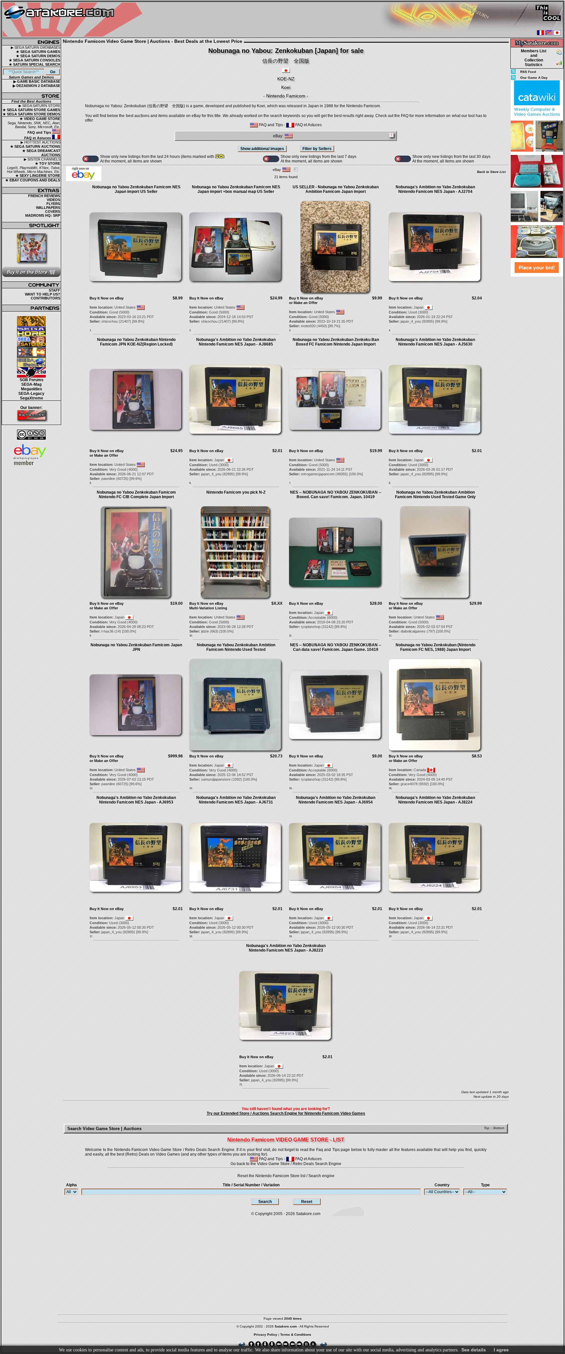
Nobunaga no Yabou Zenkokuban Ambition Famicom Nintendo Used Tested (236, 647)
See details (473, 1349)
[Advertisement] (537, 376)
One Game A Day (534, 77)
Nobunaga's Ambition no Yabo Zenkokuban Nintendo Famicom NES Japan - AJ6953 (136, 799)
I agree (501, 1349)
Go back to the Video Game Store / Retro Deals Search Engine (286, 1163)
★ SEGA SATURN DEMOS (38, 56)
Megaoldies (31, 389)
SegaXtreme (31, 398)
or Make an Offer (303, 303)
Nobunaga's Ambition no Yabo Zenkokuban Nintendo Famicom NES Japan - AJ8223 (286, 948)
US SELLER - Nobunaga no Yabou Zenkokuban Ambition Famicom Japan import (336, 189)
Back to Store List (491, 172)
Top (486, 1128)
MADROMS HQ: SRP (42, 215)
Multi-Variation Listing (208, 608)
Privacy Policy (265, 1334)
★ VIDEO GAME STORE (40, 119)
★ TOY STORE (47, 163)
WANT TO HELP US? (42, 294)
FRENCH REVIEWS (44, 196)
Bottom (498, 1128)
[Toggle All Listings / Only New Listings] (90, 159)
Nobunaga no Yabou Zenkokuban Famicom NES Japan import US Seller (136, 189)
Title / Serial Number (251, 1185)
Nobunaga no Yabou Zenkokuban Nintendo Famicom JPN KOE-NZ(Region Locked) (136, 342)
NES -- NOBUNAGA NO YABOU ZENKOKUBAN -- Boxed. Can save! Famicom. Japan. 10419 (335, 494)
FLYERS (53, 204)
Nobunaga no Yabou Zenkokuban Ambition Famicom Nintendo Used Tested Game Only (435, 494)
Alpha (71, 1185)
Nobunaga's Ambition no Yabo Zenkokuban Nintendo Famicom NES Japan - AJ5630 (435, 342)
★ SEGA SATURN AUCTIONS (35, 146)
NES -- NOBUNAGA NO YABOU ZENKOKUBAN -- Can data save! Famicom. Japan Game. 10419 (335, 647)
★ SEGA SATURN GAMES (38, 52)
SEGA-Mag (31, 384)
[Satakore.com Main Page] (74, 20)
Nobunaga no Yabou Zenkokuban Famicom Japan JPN (136, 647)
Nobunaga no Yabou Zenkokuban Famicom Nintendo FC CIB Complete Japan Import (136, 494)
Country (442, 1185)
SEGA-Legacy (31, 393)
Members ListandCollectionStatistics (533, 58)
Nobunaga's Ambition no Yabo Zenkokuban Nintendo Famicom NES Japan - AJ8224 (435, 799)
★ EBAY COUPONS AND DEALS (32, 180)
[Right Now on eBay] (83, 180)
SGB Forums (31, 380)
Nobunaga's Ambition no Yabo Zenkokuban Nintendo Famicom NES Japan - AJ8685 (236, 342)
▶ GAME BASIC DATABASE (36, 81)
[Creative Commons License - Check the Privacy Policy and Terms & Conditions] (31, 435)
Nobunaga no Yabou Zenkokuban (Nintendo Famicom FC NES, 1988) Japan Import (435, 647)
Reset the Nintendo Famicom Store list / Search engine (285, 1176)
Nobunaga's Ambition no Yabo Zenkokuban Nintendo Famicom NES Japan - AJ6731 (236, 799)
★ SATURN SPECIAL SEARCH (34, 64)
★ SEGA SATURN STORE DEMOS (31, 114)
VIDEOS (53, 200)
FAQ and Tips (39, 132)
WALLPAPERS (48, 208)
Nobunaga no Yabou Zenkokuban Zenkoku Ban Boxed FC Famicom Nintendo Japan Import (336, 342)
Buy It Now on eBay (107, 298)
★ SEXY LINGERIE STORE (37, 176)
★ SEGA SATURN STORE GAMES (31, 110)
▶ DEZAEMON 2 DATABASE (36, 86)
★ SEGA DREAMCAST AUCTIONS (41, 153)
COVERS (52, 211)
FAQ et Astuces (38, 138)
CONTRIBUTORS (45, 298)
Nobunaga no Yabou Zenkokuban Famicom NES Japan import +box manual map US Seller (236, 189)
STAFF (54, 290)
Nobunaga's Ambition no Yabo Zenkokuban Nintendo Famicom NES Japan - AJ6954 (335, 799)
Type (485, 1185)
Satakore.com (308, 1213)
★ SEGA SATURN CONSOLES (34, 60)
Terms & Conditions (295, 1334)
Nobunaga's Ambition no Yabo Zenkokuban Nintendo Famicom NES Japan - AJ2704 (435, 189)
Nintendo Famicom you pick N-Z (235, 492)
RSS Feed (528, 72)
